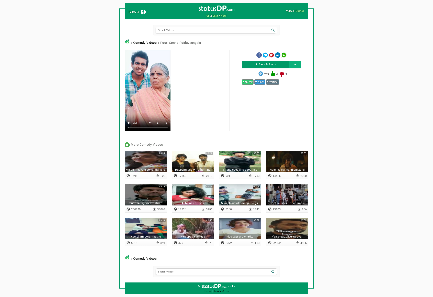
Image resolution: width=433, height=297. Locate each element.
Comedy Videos (145, 43)
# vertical (272, 81)
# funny (260, 81)
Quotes (300, 11)
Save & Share (267, 64)
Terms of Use (221, 291)
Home (207, 291)
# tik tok (248, 81)
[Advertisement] (271, 115)
